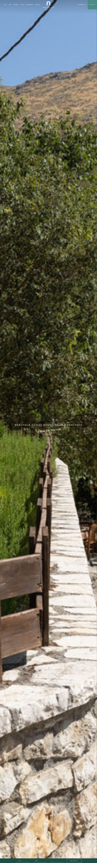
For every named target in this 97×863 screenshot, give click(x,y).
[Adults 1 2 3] (57, 860)
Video (48, 437)
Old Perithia (15, 4)
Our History (37, 4)
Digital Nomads (29, 4)
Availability (74, 860)
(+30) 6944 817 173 (81, 4)
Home (5, 4)
